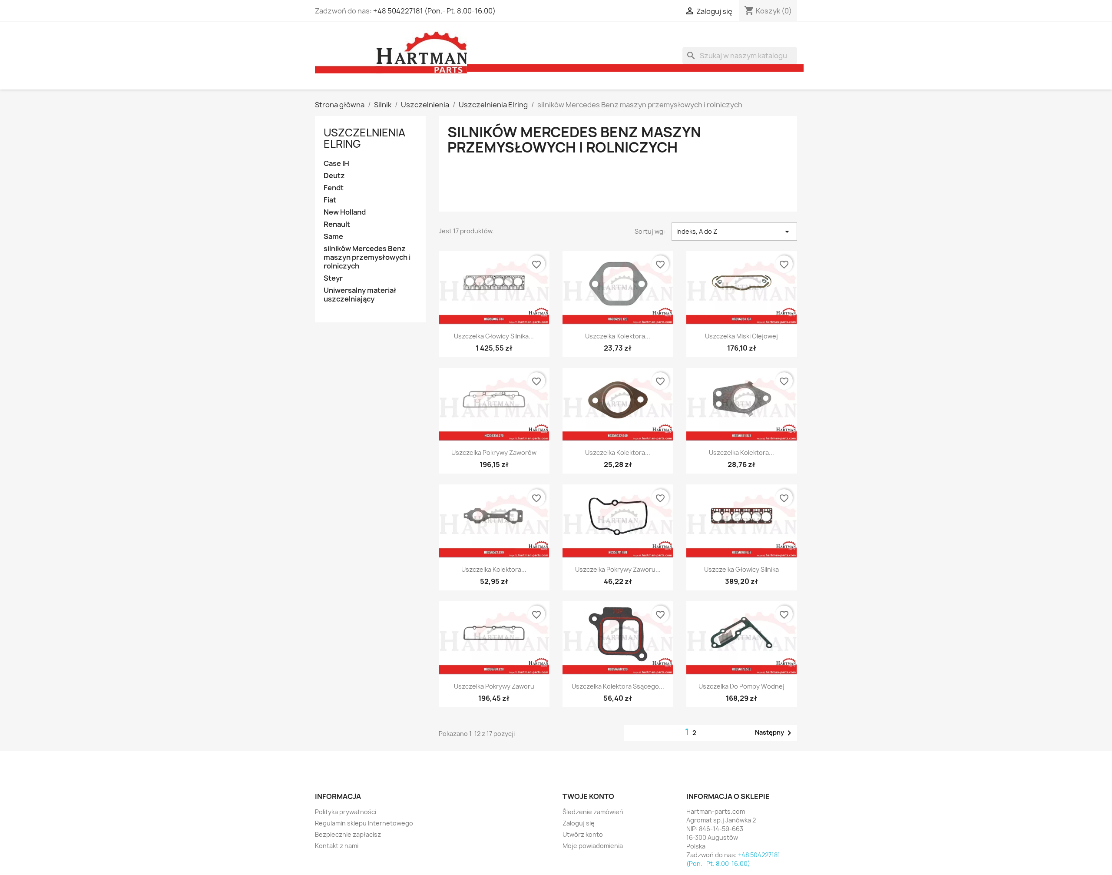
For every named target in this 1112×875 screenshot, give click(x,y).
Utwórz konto (583, 834)
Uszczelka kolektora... (617, 336)
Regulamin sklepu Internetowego (364, 823)
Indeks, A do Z (734, 231)
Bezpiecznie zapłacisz (348, 834)
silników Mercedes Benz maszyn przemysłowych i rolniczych (367, 257)
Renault (337, 224)
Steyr (333, 278)
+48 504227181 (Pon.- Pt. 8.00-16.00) (434, 11)
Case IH (336, 163)
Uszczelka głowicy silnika (741, 569)
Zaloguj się (579, 823)
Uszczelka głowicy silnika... (494, 336)
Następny (774, 733)
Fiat (330, 200)
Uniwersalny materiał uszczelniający (360, 295)
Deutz (334, 175)
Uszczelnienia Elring (364, 138)
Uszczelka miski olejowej (741, 336)
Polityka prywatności (345, 812)
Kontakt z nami (336, 846)
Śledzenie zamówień (593, 812)
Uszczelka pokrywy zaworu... (618, 569)
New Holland (345, 212)
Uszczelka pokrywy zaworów (493, 452)
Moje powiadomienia (593, 846)
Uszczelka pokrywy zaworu (494, 686)
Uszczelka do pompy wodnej (741, 686)
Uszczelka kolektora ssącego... (618, 686)
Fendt (334, 187)
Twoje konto (588, 796)
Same (333, 236)
